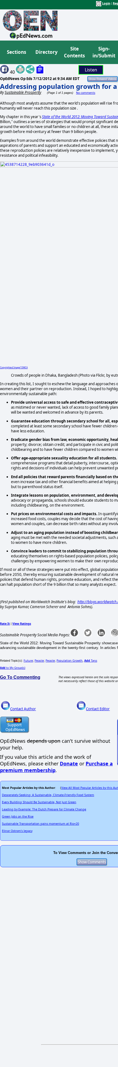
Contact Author (23, 708)
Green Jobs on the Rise (17, 816)
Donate (69, 763)
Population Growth (70, 660)
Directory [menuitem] (46, 52)
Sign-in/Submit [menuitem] (103, 52)
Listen (91, 70)
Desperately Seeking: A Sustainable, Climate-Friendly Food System (48, 795)
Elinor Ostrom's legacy (17, 831)
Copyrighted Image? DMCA (14, 367)
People (39, 660)
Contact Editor (98, 708)
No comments (85, 93)
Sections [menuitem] (16, 52)
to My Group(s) (12, 668)
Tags (90, 660)
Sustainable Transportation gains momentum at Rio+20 (40, 824)
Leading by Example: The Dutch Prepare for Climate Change (44, 809)
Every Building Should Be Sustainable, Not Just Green (39, 802)
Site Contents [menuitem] (74, 52)
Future (28, 660)
